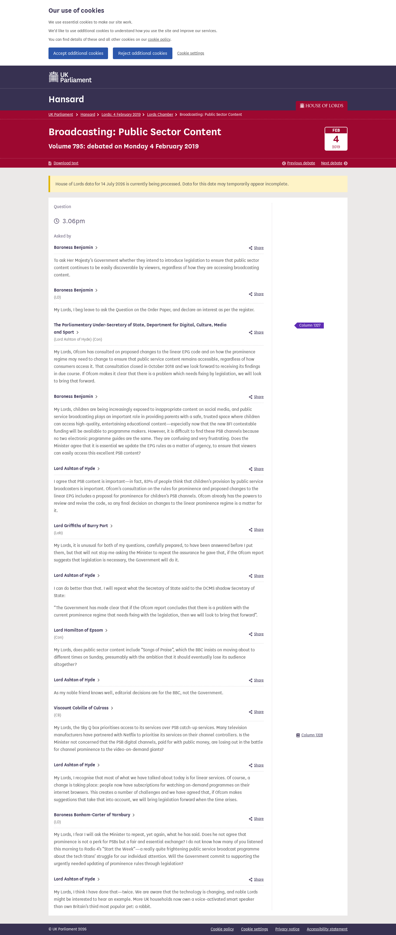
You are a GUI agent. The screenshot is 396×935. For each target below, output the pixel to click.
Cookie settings (190, 53)
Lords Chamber (160, 114)
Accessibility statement (327, 929)
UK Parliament (60, 114)
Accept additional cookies (78, 53)
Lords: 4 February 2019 (121, 114)
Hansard (66, 99)
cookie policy (159, 39)
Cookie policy (222, 929)
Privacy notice (287, 929)
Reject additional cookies (142, 53)
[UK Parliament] (70, 77)
